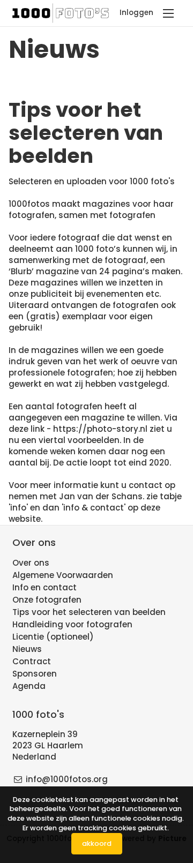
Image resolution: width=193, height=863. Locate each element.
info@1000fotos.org (67, 779)
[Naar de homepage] (61, 13)
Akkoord (97, 843)
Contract (31, 661)
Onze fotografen (46, 599)
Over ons (30, 562)
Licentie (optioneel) (53, 636)
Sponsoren (34, 673)
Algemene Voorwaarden (62, 575)
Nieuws (27, 649)
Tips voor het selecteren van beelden (89, 612)
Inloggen (136, 12)
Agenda (29, 686)
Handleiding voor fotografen (72, 624)
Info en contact (44, 587)
